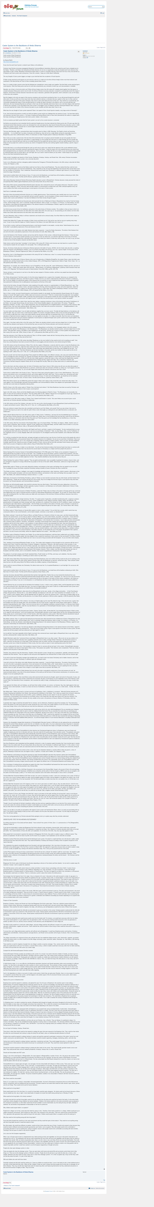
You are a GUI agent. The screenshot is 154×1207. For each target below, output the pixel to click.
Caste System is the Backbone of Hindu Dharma (21, 46)
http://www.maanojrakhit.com (10, 61)
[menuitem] (102, 13)
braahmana (85, 50)
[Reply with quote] (78, 51)
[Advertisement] (53, 30)
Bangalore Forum (48, 1191)
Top (104, 1180)
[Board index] (14, 7)
